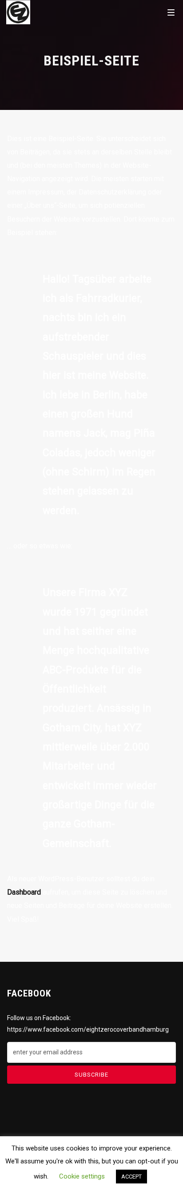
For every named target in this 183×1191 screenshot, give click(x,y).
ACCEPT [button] (131, 1176)
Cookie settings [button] (82, 1176)
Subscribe (91, 1074)
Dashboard (24, 892)
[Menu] (171, 12)
